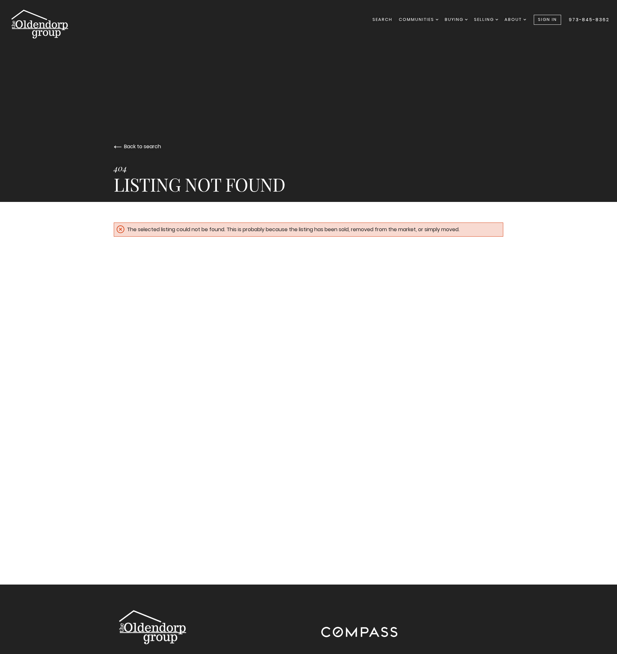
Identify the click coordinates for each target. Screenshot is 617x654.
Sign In (547, 19)
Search (382, 19)
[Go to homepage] (46, 24)
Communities (417, 19)
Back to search (142, 146)
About (514, 19)
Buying (455, 19)
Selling (485, 19)
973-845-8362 (589, 20)
